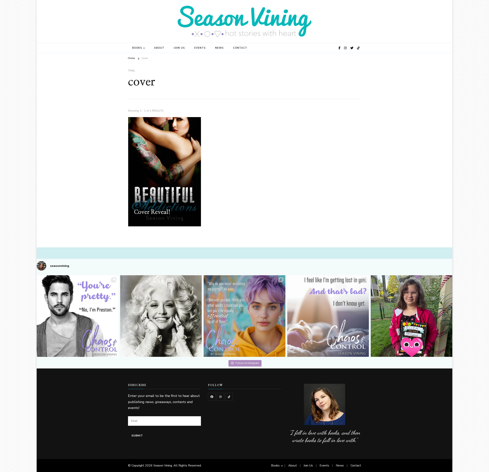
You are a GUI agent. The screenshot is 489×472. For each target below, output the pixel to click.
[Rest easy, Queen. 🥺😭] (161, 316)
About (159, 48)
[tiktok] (229, 397)
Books (137, 48)
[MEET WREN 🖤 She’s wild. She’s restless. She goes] (244, 316)
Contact (240, 48)
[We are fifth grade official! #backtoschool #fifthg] (411, 316)
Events (200, 48)
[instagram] (220, 397)
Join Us (179, 48)
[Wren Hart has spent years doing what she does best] (328, 316)
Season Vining (162, 465)
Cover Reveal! (152, 212)
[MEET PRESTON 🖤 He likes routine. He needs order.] (77, 316)
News (219, 48)
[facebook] (212, 397)
